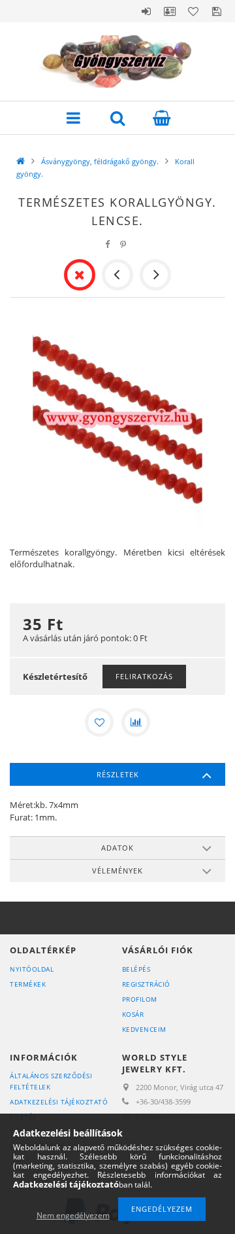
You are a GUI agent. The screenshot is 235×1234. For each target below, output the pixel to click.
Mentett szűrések (217, 11)
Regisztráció (146, 984)
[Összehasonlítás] (135, 722)
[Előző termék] (117, 275)
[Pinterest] (123, 244)
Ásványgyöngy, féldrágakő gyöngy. (100, 161)
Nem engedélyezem (73, 1215)
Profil (170, 11)
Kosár (133, 1014)
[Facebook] (108, 244)
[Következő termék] (155, 275)
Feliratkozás (144, 676)
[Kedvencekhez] (99, 722)
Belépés (146, 11)
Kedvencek (193, 11)
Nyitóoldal (32, 969)
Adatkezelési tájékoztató (59, 1101)
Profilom (139, 999)
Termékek (28, 984)
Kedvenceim (144, 1029)
